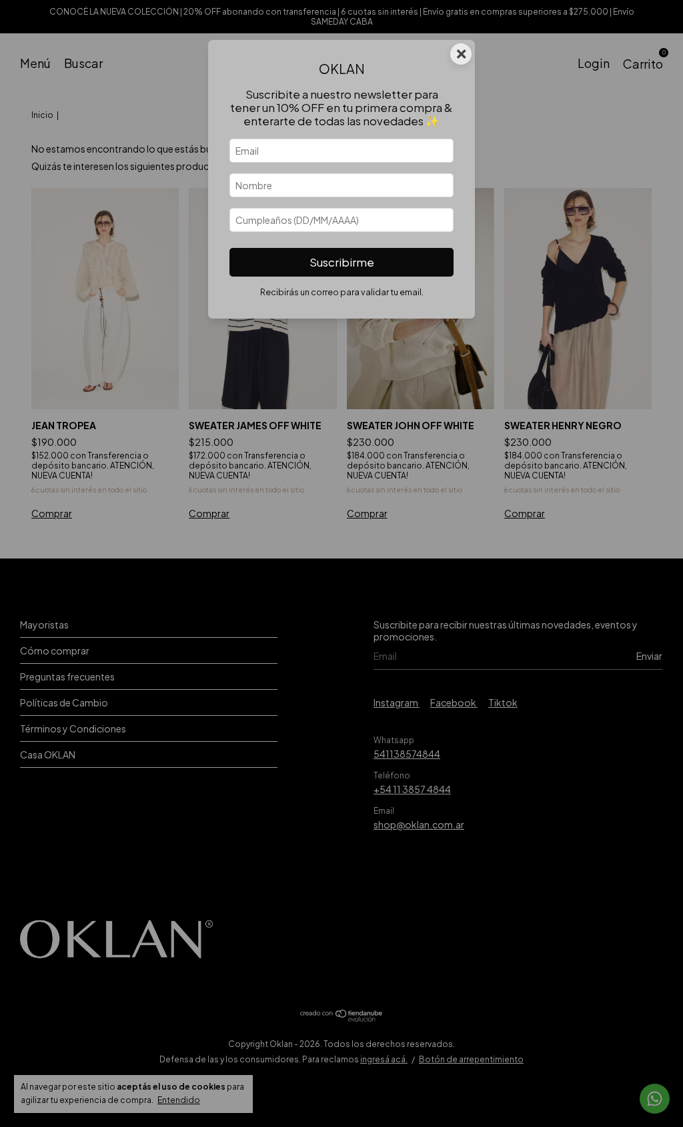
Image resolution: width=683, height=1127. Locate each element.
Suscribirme (341, 262)
